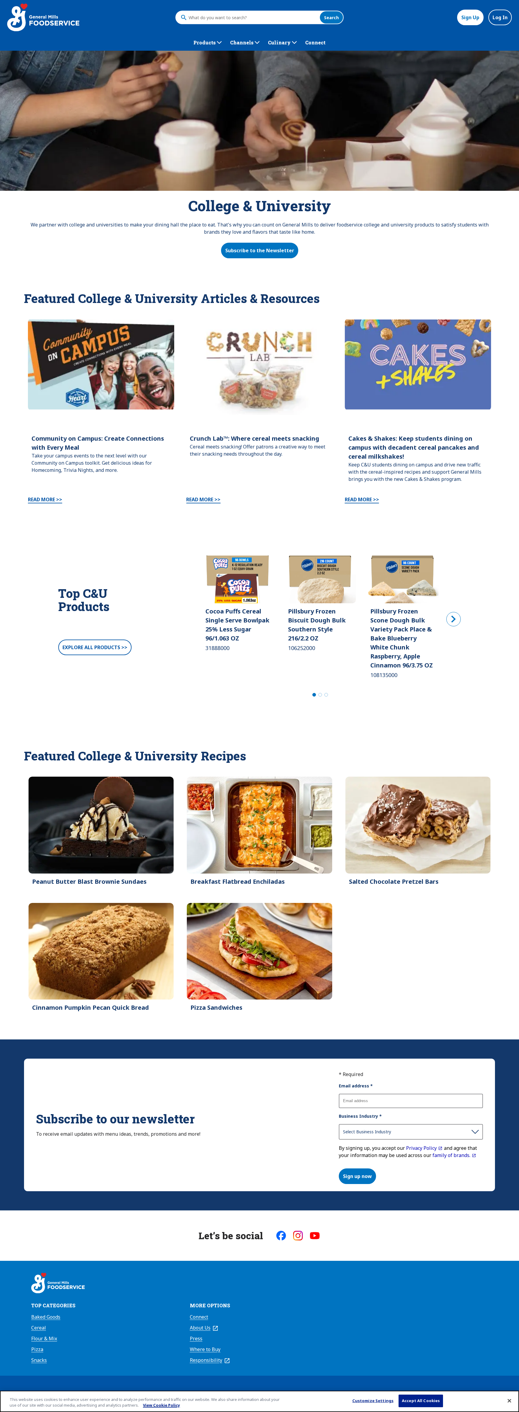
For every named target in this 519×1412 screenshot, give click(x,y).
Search (331, 17)
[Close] (509, 1400)
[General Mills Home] (58, 1284)
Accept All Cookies (421, 1400)
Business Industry (360, 1116)
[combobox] (252, 17)
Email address (356, 1086)
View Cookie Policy (161, 1405)
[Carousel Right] (453, 619)
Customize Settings (372, 1400)
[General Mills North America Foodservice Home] (43, 17)
